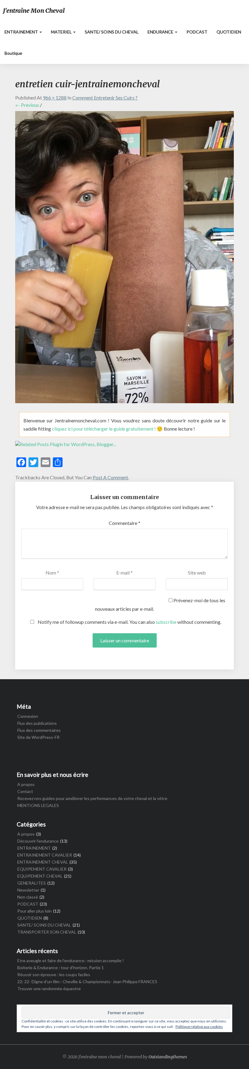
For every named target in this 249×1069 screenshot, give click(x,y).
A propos (26, 784)
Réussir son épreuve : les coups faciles (53, 974)
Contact (25, 791)
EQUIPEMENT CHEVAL (40, 876)
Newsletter (28, 890)
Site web (197, 572)
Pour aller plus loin (34, 911)
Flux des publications (37, 723)
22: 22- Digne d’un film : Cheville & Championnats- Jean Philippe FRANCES (87, 981)
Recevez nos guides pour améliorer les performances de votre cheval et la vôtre (92, 798)
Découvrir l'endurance (38, 841)
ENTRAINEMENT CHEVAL (42, 862)
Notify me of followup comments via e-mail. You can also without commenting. (129, 622)
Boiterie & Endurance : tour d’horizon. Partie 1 (60, 967)
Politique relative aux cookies (199, 1026)
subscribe (166, 622)
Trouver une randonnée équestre (49, 988)
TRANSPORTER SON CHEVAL (46, 932)
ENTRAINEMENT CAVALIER (44, 855)
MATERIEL (62, 31)
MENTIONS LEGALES (38, 805)
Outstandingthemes (167, 1057)
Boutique (13, 53)
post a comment (110, 477)
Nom (52, 572)
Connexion (27, 716)
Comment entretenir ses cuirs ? (105, 97)
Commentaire (124, 523)
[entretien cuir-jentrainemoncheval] (124, 259)
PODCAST (196, 31)
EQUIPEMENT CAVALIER (42, 869)
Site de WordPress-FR (38, 737)
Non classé (27, 897)
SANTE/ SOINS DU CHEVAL (111, 31)
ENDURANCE (161, 31)
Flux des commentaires (39, 730)
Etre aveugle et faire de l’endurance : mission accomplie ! (70, 960)
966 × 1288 (55, 97)
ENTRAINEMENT (22, 31)
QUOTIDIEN (229, 31)
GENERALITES (31, 883)
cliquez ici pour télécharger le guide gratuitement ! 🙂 (108, 428)
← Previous (27, 105)
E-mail (124, 572)
